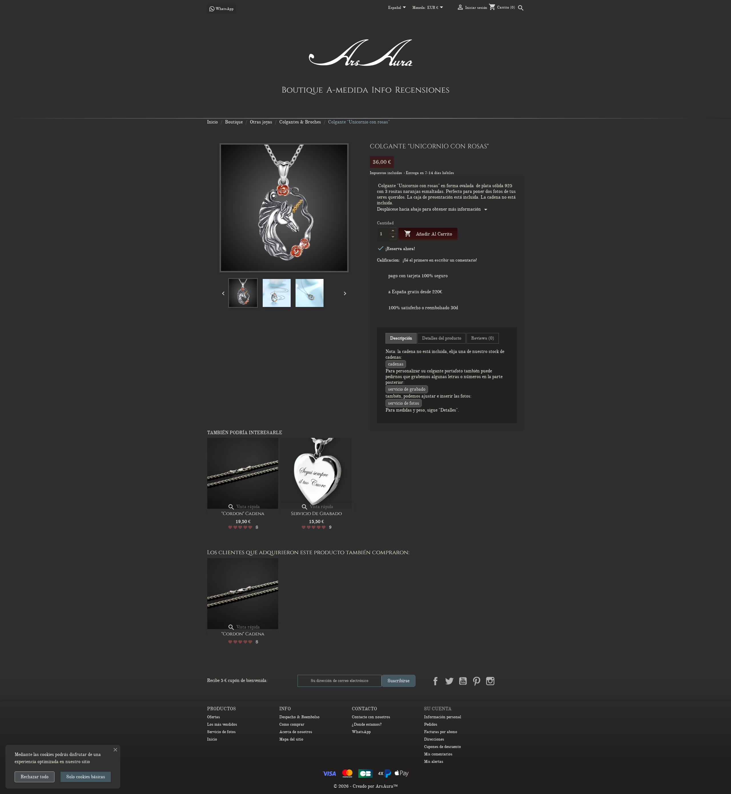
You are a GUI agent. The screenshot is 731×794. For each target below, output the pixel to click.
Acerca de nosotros (295, 731)
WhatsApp (361, 731)
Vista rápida (244, 507)
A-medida (347, 90)
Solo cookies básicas (85, 777)
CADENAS (395, 364)
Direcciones (434, 739)
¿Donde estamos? (367, 724)
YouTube (463, 681)
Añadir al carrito (428, 233)
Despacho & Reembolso (299, 717)
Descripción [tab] (401, 338)
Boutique (302, 90)
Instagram (490, 681)
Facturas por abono (440, 731)
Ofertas (213, 717)
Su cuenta (437, 709)
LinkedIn (504, 681)
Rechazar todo (35, 777)
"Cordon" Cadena (242, 513)
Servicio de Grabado (316, 513)
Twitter (449, 681)
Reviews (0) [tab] (482, 338)
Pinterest (476, 681)
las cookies (43, 754)
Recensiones (422, 90)
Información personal (442, 717)
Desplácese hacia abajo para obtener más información (433, 209)
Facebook (435, 681)
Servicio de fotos (403, 403)
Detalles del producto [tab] (441, 338)
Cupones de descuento (442, 746)
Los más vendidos (222, 724)
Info (381, 90)
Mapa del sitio (291, 739)
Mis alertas (433, 761)
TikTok (517, 681)
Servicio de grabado (406, 389)
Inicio (212, 739)
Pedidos (430, 724)
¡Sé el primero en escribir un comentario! (440, 260)
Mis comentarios (438, 754)
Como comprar (291, 724)
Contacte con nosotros (371, 717)
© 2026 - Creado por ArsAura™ (366, 786)
